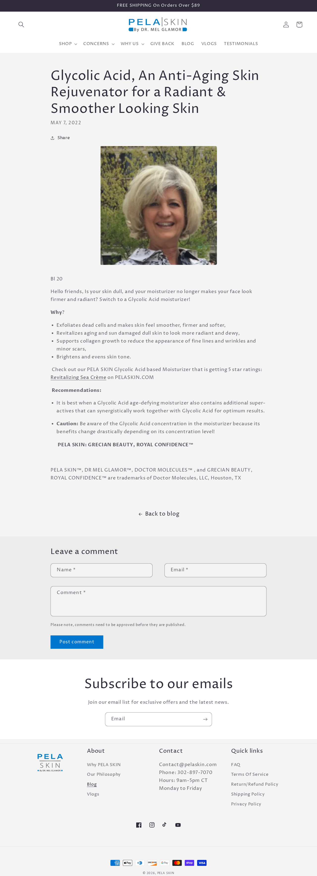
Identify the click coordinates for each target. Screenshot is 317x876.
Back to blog (162, 514)
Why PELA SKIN (104, 765)
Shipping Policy (248, 794)
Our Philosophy (104, 774)
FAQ (235, 765)
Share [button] (63, 138)
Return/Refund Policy (254, 784)
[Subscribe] (205, 719)
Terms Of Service (250, 774)
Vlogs (93, 794)
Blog (92, 784)
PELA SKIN (166, 873)
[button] (21, 24)
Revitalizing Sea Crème (78, 377)
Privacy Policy (246, 804)
